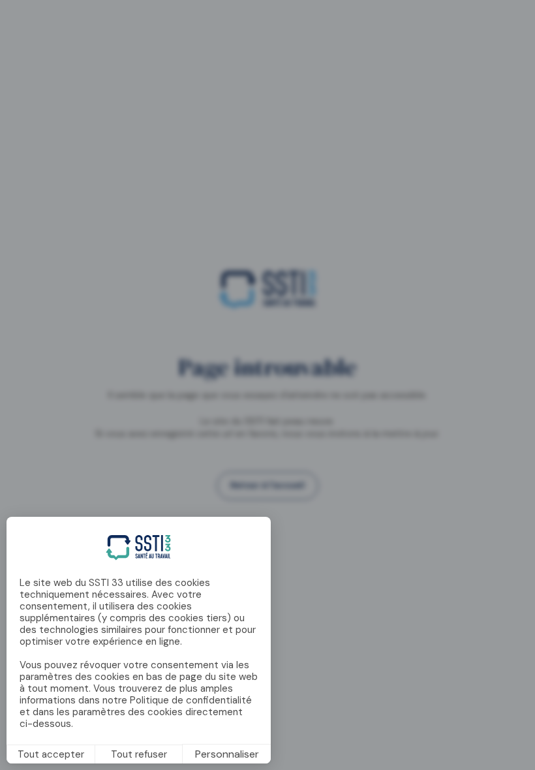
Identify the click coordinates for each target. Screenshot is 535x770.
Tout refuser (139, 754)
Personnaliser (227, 754)
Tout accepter (51, 754)
